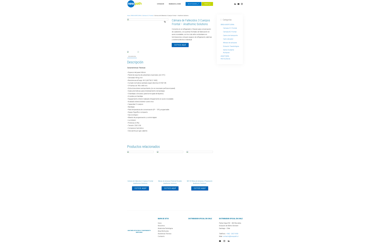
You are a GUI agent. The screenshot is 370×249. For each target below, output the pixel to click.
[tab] (131, 56)
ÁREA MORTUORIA (136, 15)
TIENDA (206, 4)
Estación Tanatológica (231, 46)
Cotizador (160, 4)
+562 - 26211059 (232, 234)
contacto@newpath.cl (230, 236)
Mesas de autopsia (230, 43)
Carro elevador (228, 39)
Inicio (128, 15)
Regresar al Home (175, 4)
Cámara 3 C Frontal (147, 15)
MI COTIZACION (192, 4)
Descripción (132, 56)
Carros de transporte (230, 35)
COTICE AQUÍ (180, 45)
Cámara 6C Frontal (229, 32)
